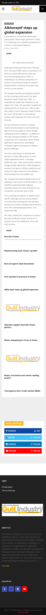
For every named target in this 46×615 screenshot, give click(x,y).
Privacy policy (7, 487)
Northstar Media (23, 612)
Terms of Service (8, 491)
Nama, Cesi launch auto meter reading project (21, 376)
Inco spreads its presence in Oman (20, 277)
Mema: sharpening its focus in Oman (20, 340)
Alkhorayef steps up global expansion (20, 30)
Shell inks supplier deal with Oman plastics (19, 326)
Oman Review (9, 23)
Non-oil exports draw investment (19, 264)
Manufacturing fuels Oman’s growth (20, 251)
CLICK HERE (5, 566)
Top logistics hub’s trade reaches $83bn (22, 391)
